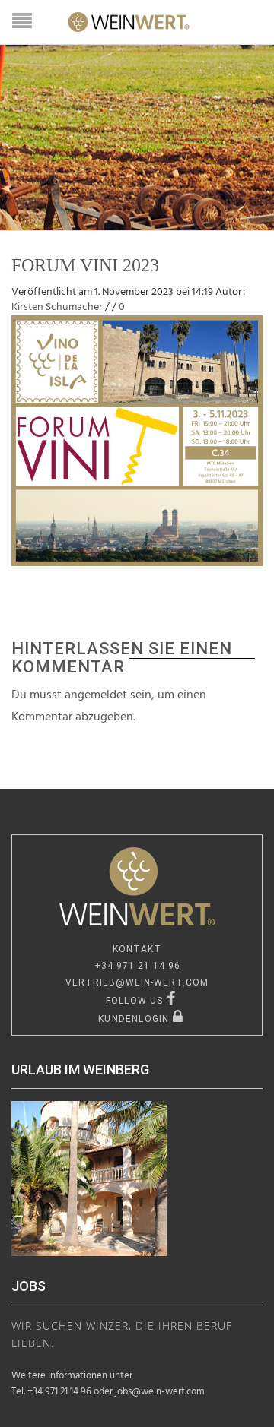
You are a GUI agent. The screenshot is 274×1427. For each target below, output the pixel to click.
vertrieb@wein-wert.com (137, 982)
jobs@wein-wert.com (160, 1392)
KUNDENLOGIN (135, 1019)
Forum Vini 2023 (85, 265)
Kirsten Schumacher (57, 307)
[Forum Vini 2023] (137, 441)
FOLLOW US (136, 1000)
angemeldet (96, 695)
